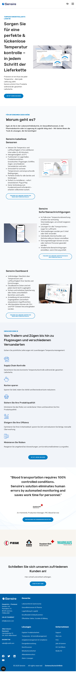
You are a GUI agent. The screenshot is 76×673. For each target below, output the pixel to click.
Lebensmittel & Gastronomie (31, 604)
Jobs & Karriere (61, 643)
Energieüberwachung (29, 643)
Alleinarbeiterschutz (28, 654)
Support (58, 632)
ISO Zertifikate (60, 647)
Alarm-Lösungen (27, 658)
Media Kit (59, 651)
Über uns (58, 636)
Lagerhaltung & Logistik (30, 611)
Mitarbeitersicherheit (29, 651)
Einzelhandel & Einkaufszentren (32, 615)
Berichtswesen (27, 647)
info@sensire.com (8, 621)
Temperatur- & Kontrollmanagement (34, 636)
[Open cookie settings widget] (3, 668)
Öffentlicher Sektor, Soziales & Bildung (35, 618)
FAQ (57, 640)
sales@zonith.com (8, 643)
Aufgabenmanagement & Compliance (34, 640)
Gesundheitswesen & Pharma (32, 607)
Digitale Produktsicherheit (30, 632)
